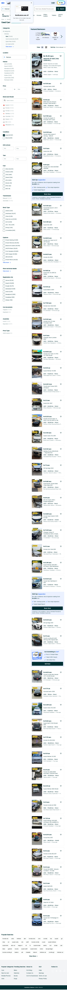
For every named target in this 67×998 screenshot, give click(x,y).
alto (25, 938)
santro (45, 945)
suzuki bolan (37, 945)
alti (22, 952)
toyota (16, 949)
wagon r (20, 945)
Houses (39, 15)
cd (8, 942)
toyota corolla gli (7, 952)
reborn (35, 952)
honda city (5, 938)
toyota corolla (35, 942)
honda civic (32, 938)
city (22, 942)
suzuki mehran (52, 942)
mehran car (43, 952)
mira (4, 942)
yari (61, 945)
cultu (12, 938)
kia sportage (49, 949)
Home (2, 19)
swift (27, 942)
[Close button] (31, 3)
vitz (51, 938)
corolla (45, 938)
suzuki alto (5, 945)
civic (39, 938)
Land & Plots (60, 15)
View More (32, 956)
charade (28, 952)
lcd (50, 945)
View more (9, 46)
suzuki (56, 938)
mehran (19, 938)
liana (4, 949)
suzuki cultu (15, 942)
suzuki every (33, 949)
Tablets (54, 15)
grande (10, 949)
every (41, 949)
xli (26, 945)
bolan (55, 945)
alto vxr (13, 945)
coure (43, 942)
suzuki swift (24, 949)
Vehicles (9, 19)
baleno (16, 952)
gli (61, 938)
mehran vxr (60, 952)
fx (30, 945)
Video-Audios (45, 15)
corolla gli (51, 952)
